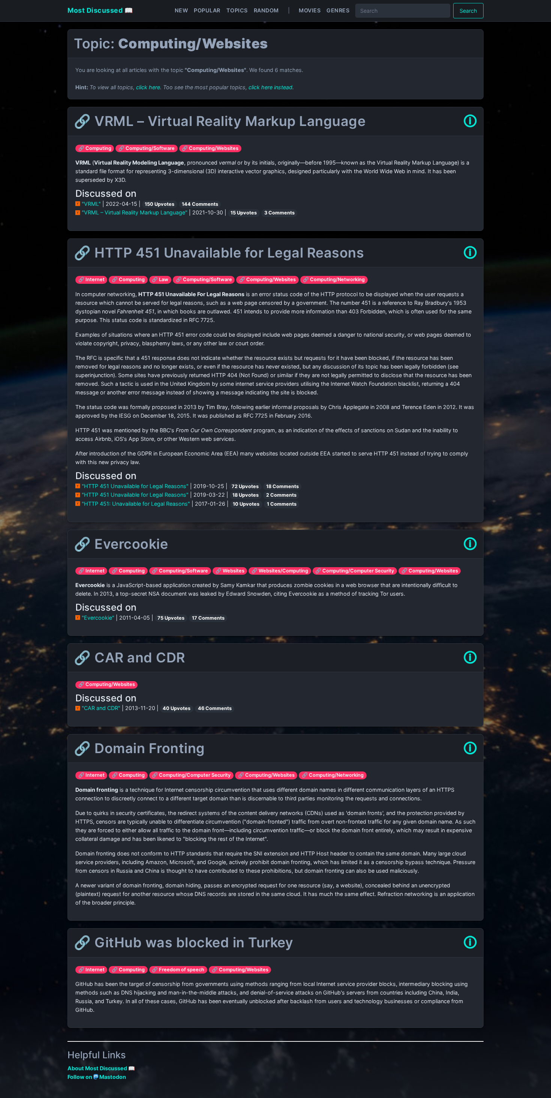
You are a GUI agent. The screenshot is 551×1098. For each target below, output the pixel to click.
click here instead (270, 87)
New (181, 10)
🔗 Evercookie (121, 544)
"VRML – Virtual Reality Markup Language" (134, 212)
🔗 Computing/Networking (334, 279)
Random (266, 10)
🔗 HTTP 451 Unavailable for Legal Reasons (219, 252)
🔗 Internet (91, 279)
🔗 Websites (230, 571)
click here (148, 87)
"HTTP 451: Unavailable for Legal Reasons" (136, 503)
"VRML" (91, 204)
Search (468, 10)
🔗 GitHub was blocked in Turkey (183, 942)
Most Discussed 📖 (100, 10)
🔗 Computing (94, 148)
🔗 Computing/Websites (210, 148)
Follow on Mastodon (96, 1077)
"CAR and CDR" (101, 708)
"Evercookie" (98, 617)
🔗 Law (160, 279)
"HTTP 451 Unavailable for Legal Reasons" (135, 486)
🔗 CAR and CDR (129, 657)
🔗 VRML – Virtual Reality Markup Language (219, 121)
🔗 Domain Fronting (139, 748)
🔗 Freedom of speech (178, 969)
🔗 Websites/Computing (280, 571)
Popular (207, 10)
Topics (237, 10)
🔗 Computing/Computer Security (354, 571)
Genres (337, 10)
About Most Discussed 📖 (101, 1068)
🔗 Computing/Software (146, 148)
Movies (309, 10)
